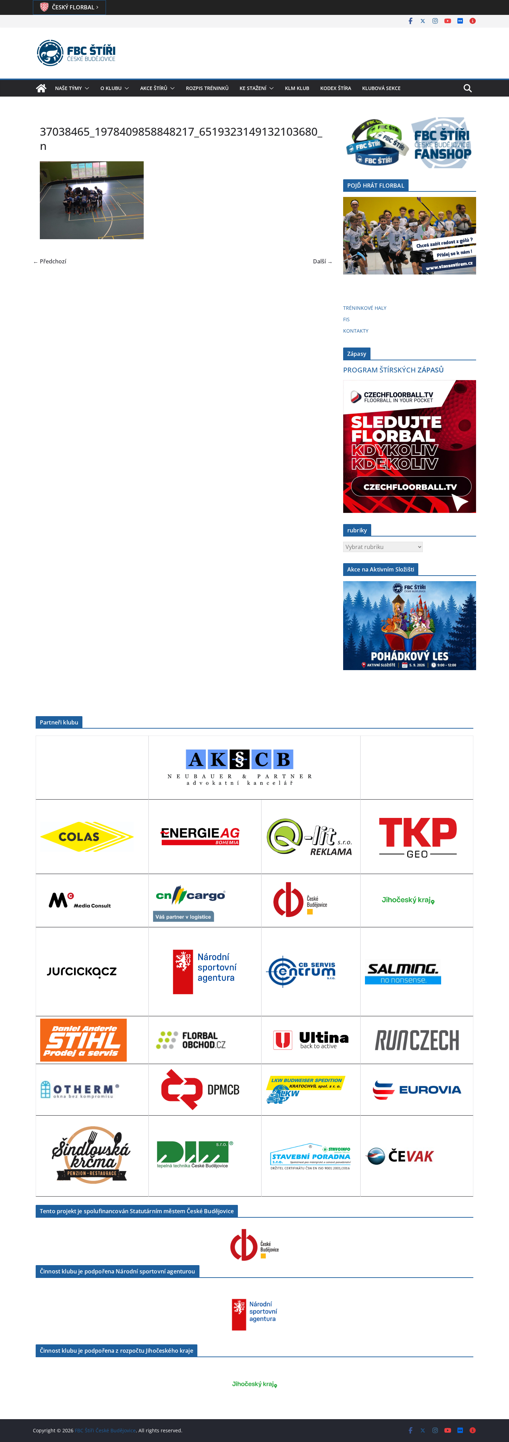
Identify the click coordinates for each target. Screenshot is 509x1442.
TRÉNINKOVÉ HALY (364, 308)
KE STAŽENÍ (253, 88)
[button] (85, 88)
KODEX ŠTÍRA (335, 88)
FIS (346, 319)
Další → (323, 261)
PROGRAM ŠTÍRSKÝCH (393, 370)
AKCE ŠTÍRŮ (153, 88)
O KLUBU (111, 88)
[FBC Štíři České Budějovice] (41, 88)
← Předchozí (49, 261)
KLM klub (297, 88)
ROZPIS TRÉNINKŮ (207, 88)
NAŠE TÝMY (68, 88)
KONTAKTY (355, 330)
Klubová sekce (381, 88)
